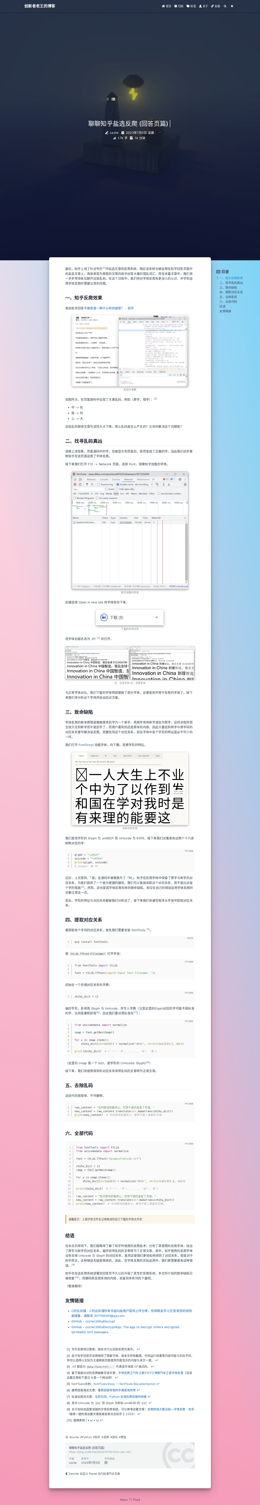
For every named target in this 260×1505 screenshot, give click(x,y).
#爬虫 (122, 1437)
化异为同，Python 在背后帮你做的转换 (121, 1396)
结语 (222, 306)
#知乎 (96, 1437)
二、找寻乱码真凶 (231, 283)
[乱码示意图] (130, 350)
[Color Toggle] (232, 6)
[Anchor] (62, 298)
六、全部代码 (228, 301)
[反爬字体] (162, 663)
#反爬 (105, 1437)
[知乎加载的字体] (130, 530)
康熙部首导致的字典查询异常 (117, 1390)
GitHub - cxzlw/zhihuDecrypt (93, 1321)
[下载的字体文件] (130, 617)
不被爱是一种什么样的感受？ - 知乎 (109, 308)
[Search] (225, 6)
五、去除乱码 (228, 297)
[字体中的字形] (130, 788)
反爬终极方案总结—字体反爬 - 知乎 (171, 1409)
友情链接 (225, 311)
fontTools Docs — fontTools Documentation (125, 1384)
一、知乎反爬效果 (231, 278)
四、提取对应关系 (231, 292)
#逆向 (114, 1437)
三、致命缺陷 (228, 287)
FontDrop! (86, 745)
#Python (86, 1437)
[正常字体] (97, 663)
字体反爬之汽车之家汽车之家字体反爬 (150, 1373)
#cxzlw (74, 1437)
